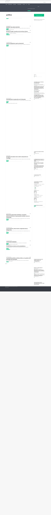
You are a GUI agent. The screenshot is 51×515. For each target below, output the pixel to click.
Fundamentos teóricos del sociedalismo (15, 246)
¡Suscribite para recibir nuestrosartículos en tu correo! (39, 15)
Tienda (29, 4)
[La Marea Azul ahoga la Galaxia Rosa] (38, 99)
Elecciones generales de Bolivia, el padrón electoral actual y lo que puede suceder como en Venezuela (18, 216)
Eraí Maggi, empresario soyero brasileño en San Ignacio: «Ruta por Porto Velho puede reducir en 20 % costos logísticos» (39, 96)
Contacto (24, 4)
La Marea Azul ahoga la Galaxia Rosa (39, 152)
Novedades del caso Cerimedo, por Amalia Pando (39, 82)
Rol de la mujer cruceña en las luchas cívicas (17, 31)
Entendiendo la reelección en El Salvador (16, 99)
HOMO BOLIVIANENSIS (11, 242)
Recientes (35, 74)
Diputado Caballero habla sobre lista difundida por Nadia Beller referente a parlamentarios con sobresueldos (39, 87)
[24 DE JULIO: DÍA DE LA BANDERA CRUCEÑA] (39, 162)
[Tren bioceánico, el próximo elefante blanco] (38, 176)
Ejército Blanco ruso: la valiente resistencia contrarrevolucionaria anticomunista (39, 271)
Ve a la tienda (29, 10)
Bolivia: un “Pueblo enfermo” (38, 267)
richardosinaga (10, 287)
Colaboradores (19, 4)
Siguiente (6, 263)
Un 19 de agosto (36, 91)
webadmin (35, 189)
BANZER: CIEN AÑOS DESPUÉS (13, 27)
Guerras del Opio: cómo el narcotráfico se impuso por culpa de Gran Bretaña (39, 283)
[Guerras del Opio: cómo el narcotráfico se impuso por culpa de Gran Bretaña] (38, 277)
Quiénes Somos (10, 4)
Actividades (14, 4)
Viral (34, 75)
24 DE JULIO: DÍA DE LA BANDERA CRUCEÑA (38, 163)
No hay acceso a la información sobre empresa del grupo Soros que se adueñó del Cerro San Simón (39, 167)
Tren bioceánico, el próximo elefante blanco (38, 182)
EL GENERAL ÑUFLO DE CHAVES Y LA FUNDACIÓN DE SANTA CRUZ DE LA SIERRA (39, 160)
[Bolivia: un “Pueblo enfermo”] (38, 262)
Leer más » (7, 160)
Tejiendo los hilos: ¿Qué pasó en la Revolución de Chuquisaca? (39, 275)
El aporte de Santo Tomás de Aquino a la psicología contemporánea (38, 260)
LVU (26, 4)
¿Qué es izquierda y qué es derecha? (15, 43)
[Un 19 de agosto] (37, 90)
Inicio (6, 4)
